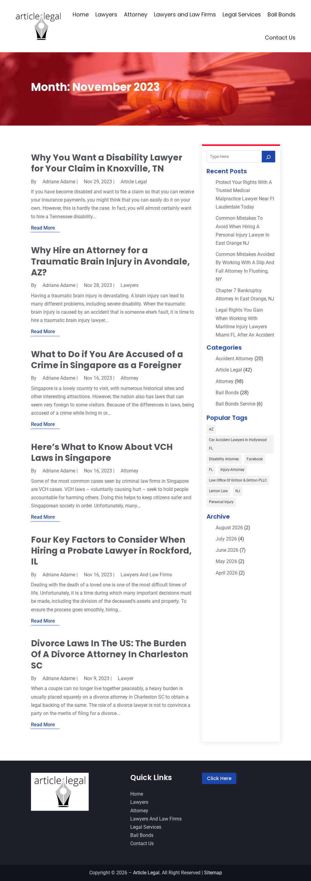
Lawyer (125, 678)
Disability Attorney (224, 459)
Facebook (255, 459)
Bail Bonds (282, 14)
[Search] (268, 156)
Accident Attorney (234, 358)
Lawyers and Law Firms (185, 14)
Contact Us (280, 37)
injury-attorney (232, 470)
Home (81, 14)
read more (43, 228)
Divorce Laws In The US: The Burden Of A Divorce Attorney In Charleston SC (109, 654)
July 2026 (226, 539)
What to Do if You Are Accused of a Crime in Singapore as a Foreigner (107, 359)
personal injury (221, 502)
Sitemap (213, 873)
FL (211, 470)
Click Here (219, 778)
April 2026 (227, 573)
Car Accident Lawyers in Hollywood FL (238, 444)
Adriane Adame (59, 182)
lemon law (218, 491)
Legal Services (242, 14)
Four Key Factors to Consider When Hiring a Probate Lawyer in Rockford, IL (111, 551)
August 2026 (229, 527)
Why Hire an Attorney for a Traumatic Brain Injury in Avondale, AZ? (110, 261)
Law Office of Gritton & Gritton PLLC (238, 480)
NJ (237, 491)
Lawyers (106, 14)
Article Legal (134, 182)
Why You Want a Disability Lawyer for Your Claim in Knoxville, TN (106, 163)
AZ (211, 429)
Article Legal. (147, 873)
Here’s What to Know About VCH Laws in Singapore (102, 452)
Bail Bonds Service (235, 404)
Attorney (135, 14)
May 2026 (226, 561)
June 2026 (227, 550)
